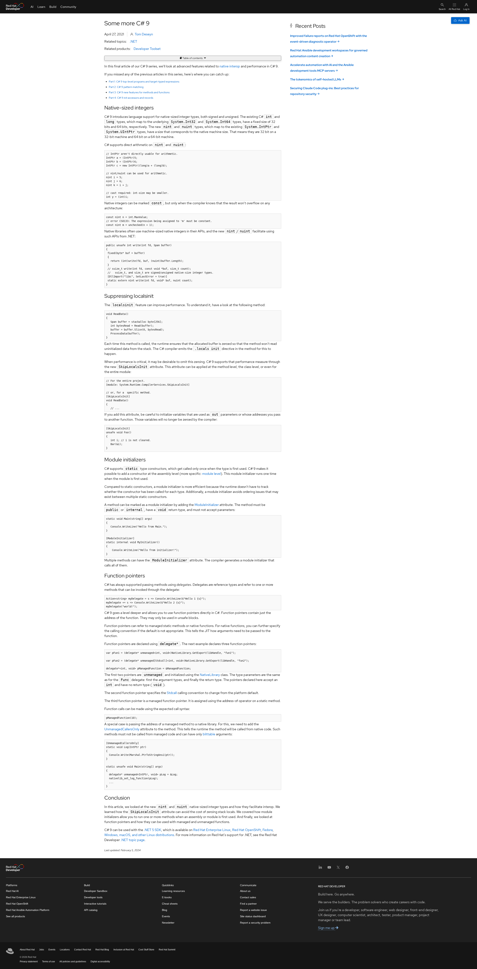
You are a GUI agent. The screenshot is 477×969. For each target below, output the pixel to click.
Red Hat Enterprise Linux (211, 830)
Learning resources (173, 890)
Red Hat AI (12, 890)
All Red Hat (454, 9)
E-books (167, 897)
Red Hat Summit (167, 949)
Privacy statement (29, 961)
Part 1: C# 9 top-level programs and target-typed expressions (144, 81)
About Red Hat (27, 949)
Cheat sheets (170, 903)
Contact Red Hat (82, 949)
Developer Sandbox (95, 890)
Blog (164, 909)
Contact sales (248, 897)
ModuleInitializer (207, 505)
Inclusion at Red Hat (123, 949)
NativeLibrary (210, 675)
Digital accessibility (100, 961)
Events (166, 916)
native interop (229, 66)
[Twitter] (338, 868)
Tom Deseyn (144, 34)
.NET (133, 41)
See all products (15, 916)
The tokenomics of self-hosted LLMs (315, 79)
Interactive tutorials (95, 903)
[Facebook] (347, 868)
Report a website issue (253, 909)
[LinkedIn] (320, 868)
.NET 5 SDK (152, 830)
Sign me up (326, 928)
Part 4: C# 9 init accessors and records (131, 97)
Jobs (41, 949)
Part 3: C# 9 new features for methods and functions (139, 92)
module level (211, 473)
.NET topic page (133, 840)
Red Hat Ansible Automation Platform (27, 909)
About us (245, 890)
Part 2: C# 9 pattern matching (126, 87)
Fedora (268, 830)
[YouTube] (329, 868)
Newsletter (168, 922)
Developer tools (93, 897)
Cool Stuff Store (146, 949)
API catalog (90, 909)
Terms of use (48, 961)
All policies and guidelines (72, 961)
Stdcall (172, 693)
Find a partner (248, 903)
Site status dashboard (253, 916)
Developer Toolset (147, 49)
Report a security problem (255, 922)
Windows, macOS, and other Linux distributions (139, 835)
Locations (65, 949)
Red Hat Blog (102, 949)
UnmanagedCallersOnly (121, 729)
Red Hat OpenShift (246, 830)
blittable (209, 734)
